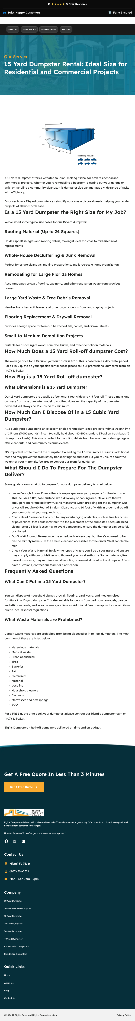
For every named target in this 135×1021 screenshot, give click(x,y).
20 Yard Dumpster (13, 923)
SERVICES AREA (48, 29)
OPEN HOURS (29, 29)
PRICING (12, 29)
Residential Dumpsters (15, 954)
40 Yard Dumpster (13, 939)
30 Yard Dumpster (13, 931)
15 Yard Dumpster (13, 916)
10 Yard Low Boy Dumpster (17, 908)
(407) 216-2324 (14, 370)
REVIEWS (66, 29)
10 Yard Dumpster (13, 901)
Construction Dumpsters (16, 946)
